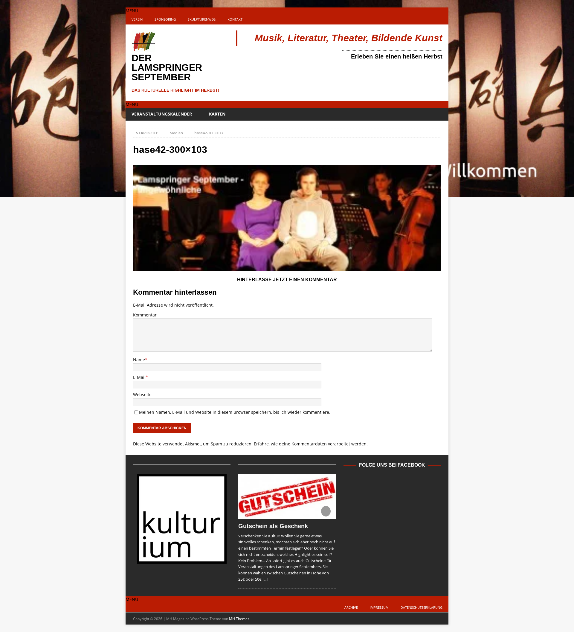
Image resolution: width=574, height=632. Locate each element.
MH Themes (239, 618)
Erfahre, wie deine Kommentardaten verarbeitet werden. (311, 444)
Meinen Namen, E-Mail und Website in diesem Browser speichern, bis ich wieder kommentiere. (234, 412)
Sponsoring (165, 19)
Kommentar (145, 315)
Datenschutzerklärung (421, 607)
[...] (265, 579)
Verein (137, 19)
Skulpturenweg (202, 19)
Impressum (379, 607)
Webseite (142, 394)
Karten (217, 114)
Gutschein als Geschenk (273, 526)
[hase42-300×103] (287, 267)
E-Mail (139, 377)
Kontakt (235, 19)
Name (139, 359)
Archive (351, 607)
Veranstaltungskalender (162, 114)
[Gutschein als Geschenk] (287, 496)
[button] (132, 10)
